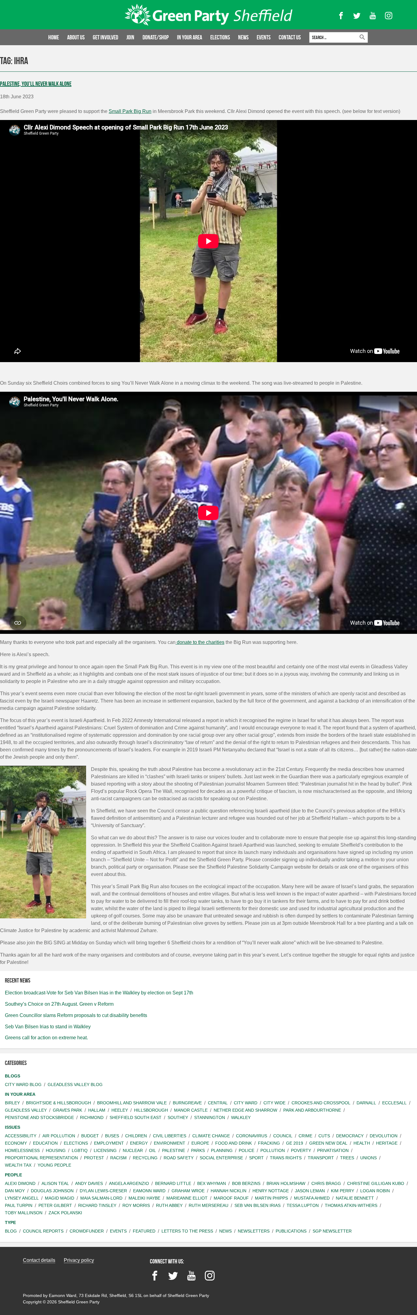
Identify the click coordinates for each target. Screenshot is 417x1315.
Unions (368, 1157)
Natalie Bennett (355, 1198)
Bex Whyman (211, 1183)
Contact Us (290, 37)
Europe (200, 1143)
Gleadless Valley (26, 1110)
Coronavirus (251, 1135)
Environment (169, 1143)
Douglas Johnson (52, 1190)
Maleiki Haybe (144, 1198)
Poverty (301, 1150)
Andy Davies (89, 1183)
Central (218, 1102)
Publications (291, 1231)
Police (246, 1150)
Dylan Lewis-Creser (103, 1190)
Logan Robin (375, 1190)
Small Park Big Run (130, 111)
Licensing (105, 1150)
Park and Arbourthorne (312, 1110)
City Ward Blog (23, 1084)
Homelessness (22, 1150)
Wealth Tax (18, 1165)
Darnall (366, 1102)
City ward (245, 1102)
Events (263, 37)
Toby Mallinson (23, 1212)
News (243, 37)
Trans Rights (286, 1157)
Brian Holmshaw (286, 1183)
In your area (189, 37)
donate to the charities (200, 642)
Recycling (145, 1157)
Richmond (91, 1117)
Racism (118, 1157)
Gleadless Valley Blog (75, 1084)
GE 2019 (294, 1143)
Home (53, 37)
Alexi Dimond (20, 1183)
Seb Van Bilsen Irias (257, 1205)
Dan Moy (15, 1190)
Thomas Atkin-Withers (351, 1205)
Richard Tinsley (97, 1205)
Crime (305, 1135)
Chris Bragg (326, 1183)
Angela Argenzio (129, 1183)
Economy (16, 1143)
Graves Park (67, 1110)
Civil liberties (169, 1135)
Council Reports (43, 1231)
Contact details (39, 1260)
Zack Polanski (65, 1212)
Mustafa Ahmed (312, 1198)
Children (136, 1135)
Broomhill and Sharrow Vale (132, 1102)
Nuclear (133, 1150)
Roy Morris (136, 1205)
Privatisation (333, 1150)
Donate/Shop (156, 37)
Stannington (209, 1117)
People (13, 1174)
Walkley (241, 1117)
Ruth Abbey (169, 1205)
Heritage (386, 1143)
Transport (321, 1157)
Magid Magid (59, 1198)
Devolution (383, 1135)
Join (130, 37)
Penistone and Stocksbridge (39, 1117)
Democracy (350, 1135)
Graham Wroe (188, 1190)
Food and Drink (233, 1143)
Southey (178, 1117)
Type (10, 1222)
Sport (256, 1157)
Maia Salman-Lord (101, 1198)
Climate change (211, 1135)
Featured (144, 1231)
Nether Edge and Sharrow (245, 1110)
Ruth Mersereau (208, 1205)
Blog (11, 1231)
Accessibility (20, 1135)
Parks (198, 1150)
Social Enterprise (221, 1157)
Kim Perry (342, 1190)
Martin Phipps (271, 1198)
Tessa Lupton (303, 1205)
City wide (274, 1102)
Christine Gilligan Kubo (375, 1183)
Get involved (105, 37)
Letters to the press (187, 1231)
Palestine (173, 1150)
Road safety (179, 1157)
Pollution (272, 1150)
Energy (139, 1143)
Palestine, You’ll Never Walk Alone (35, 83)
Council (282, 1135)
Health (362, 1143)
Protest (94, 1157)
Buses (112, 1135)
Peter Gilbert (55, 1205)
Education (45, 1143)
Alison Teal (55, 1183)
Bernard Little (173, 1183)
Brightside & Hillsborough (58, 1102)
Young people (54, 1165)
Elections (220, 37)
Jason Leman (310, 1190)
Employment (109, 1143)
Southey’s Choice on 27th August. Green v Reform (59, 1004)
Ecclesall (394, 1102)
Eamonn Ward (149, 1190)
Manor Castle (191, 1110)
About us (76, 37)
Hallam (96, 1110)
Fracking (269, 1143)
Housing (56, 1150)
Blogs (12, 1075)
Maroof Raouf (231, 1198)
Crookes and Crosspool (321, 1102)
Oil (152, 1150)
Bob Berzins (246, 1183)
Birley (12, 1102)
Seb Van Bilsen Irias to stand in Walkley (48, 1026)
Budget (90, 1135)
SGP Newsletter (332, 1231)
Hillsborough (151, 1110)
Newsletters (254, 1231)
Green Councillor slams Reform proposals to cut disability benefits (76, 1015)
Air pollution (58, 1135)
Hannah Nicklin (228, 1190)
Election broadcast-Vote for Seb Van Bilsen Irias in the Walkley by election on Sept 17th (99, 992)
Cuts (324, 1135)
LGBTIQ (80, 1150)
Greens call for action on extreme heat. (46, 1037)
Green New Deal (328, 1143)
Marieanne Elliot (187, 1198)
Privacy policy (79, 1260)
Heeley (119, 1110)
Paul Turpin (18, 1205)
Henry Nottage (270, 1190)
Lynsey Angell (22, 1198)
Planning (222, 1150)
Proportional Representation (41, 1157)
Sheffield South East (135, 1117)
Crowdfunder (87, 1231)
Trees (347, 1157)
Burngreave (187, 1102)
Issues (12, 1127)
